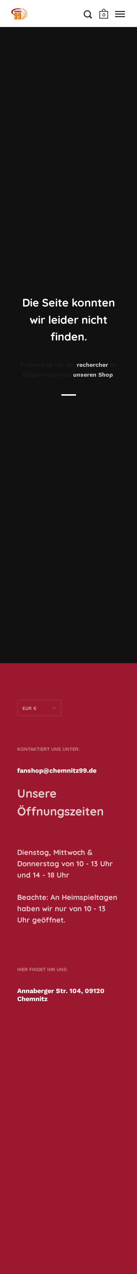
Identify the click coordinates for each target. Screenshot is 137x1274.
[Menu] (120, 14)
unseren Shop (93, 374)
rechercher (92, 364)
